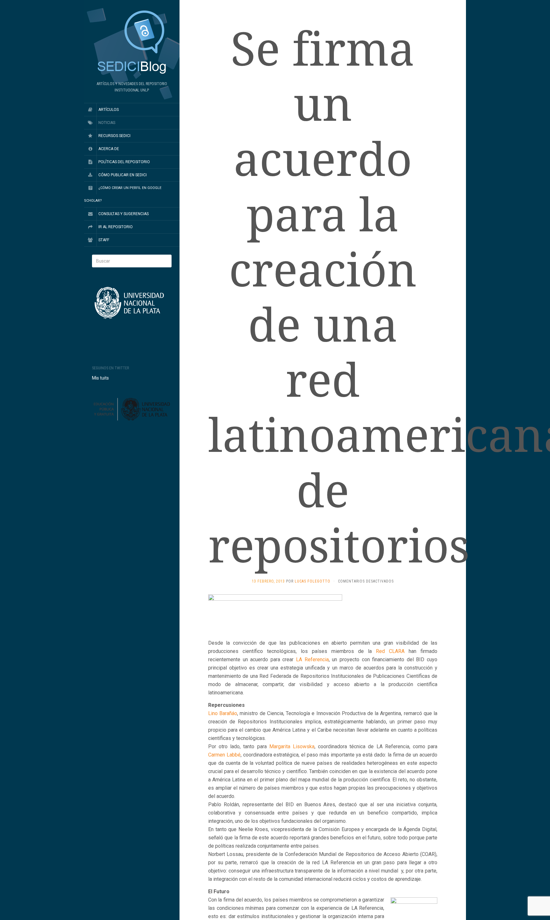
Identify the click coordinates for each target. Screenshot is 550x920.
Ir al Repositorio (115, 227)
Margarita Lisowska (291, 746)
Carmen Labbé (224, 755)
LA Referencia (312, 659)
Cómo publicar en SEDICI (122, 175)
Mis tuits (100, 377)
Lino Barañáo (222, 713)
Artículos (108, 109)
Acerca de (108, 149)
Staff (103, 240)
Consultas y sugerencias (123, 214)
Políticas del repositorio (124, 162)
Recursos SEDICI (114, 136)
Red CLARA (390, 651)
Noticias (106, 122)
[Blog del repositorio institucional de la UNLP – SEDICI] (132, 43)
